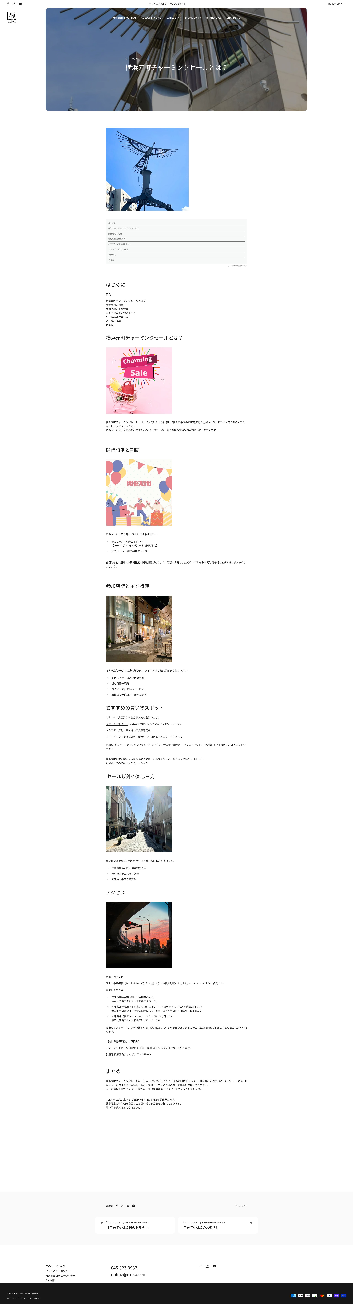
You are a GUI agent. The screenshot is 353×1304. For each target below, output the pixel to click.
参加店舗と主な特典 (117, 238)
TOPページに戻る (55, 1266)
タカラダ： (112, 730)
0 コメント (243, 1206)
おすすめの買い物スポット (119, 244)
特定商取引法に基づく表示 (60, 1275)
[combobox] (337, 4)
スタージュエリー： (117, 724)
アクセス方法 (113, 320)
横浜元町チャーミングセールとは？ (123, 228)
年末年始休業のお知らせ (201, 1227)
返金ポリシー (11, 1298)
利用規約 (50, 1280)
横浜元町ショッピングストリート (132, 1054)
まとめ (111, 259)
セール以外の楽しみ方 (118, 249)
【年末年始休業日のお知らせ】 (128, 1227)
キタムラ (111, 717)
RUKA (109, 745)
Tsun (245, 266)
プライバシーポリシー (58, 1271)
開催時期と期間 (115, 233)
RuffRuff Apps (235, 266)
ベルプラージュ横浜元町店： (122, 737)
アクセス (112, 254)
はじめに (112, 223)
